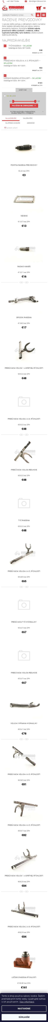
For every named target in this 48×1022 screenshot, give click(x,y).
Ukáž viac (23, 90)
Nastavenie (24, 1008)
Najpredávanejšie (12, 123)
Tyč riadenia (20, 46)
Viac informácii (26, 1002)
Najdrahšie (27, 118)
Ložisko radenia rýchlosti (22, 78)
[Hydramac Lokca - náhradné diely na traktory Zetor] (13, 8)
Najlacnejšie (10, 118)
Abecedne (31, 123)
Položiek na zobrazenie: (24, 106)
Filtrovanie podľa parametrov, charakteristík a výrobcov (22, 112)
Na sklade (11, 96)
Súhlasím (24, 1017)
